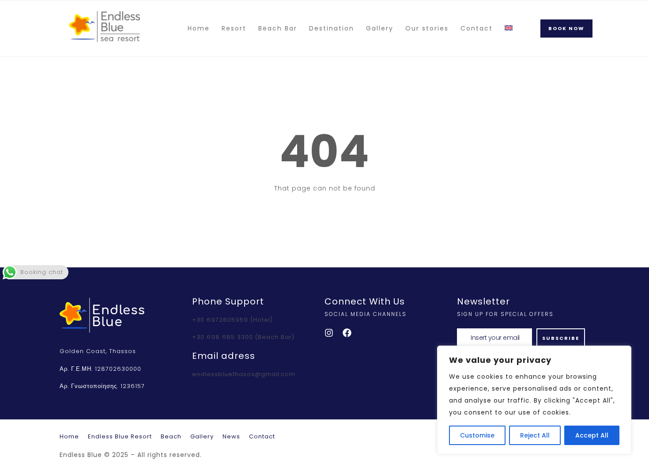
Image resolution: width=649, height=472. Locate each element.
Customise (477, 435)
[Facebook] (347, 333)
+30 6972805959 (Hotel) (232, 320)
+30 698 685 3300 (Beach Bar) (243, 337)
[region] (534, 400)
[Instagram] (329, 333)
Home (199, 28)
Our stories (427, 28)
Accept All (591, 435)
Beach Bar (277, 28)
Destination (331, 28)
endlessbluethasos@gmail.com (243, 374)
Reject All (535, 435)
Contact (476, 28)
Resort (234, 28)
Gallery (379, 28)
